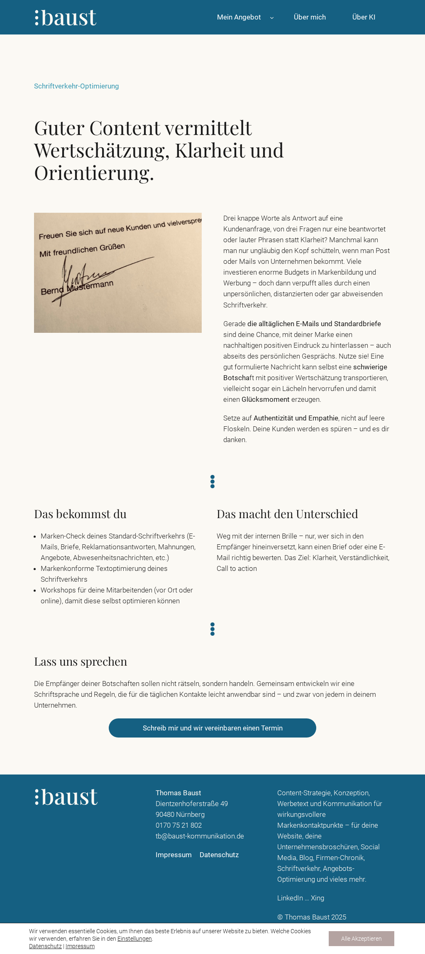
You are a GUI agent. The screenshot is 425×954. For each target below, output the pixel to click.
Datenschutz (45, 946)
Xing (317, 898)
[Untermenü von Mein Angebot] (272, 17)
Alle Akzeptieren (361, 938)
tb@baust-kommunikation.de (200, 836)
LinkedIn (290, 898)
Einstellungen (134, 938)
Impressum (80, 946)
